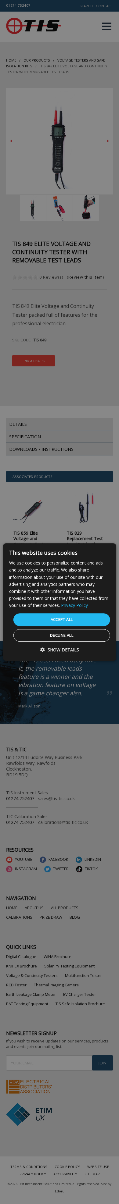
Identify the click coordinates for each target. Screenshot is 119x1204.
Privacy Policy (74, 605)
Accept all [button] (62, 619)
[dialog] (59, 602)
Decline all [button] (61, 635)
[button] (59, 649)
